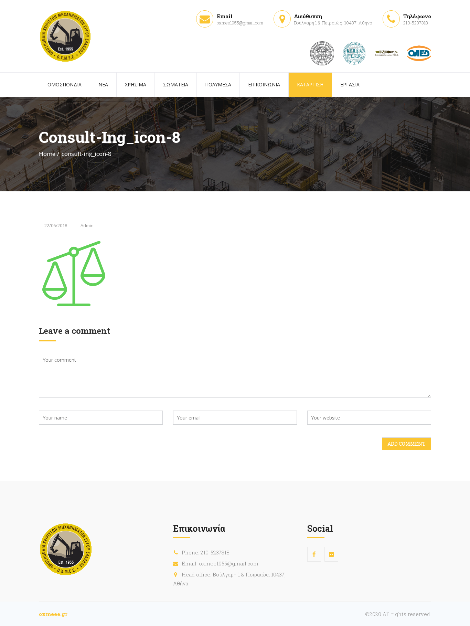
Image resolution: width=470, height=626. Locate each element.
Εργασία (350, 84)
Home (47, 154)
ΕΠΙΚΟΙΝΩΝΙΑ (264, 84)
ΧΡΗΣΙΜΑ (135, 84)
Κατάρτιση (310, 84)
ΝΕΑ (103, 84)
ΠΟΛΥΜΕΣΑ (218, 84)
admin (87, 225)
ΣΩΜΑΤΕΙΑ (175, 84)
